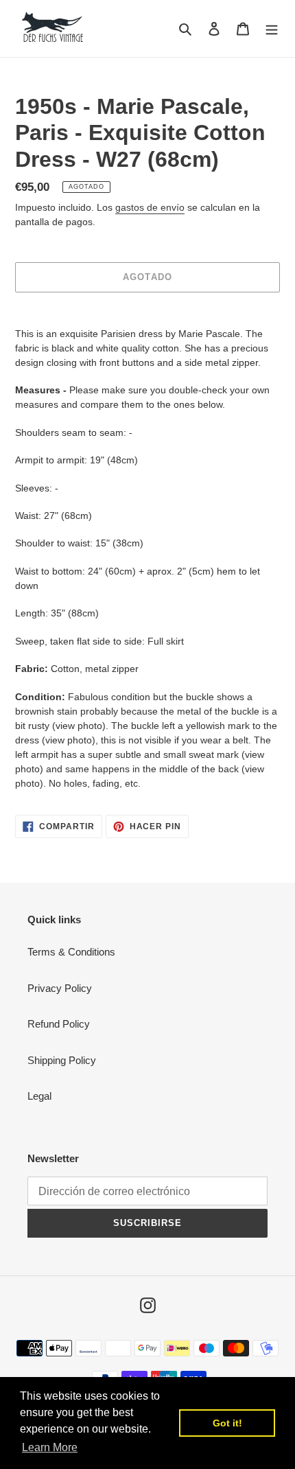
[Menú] (271, 28)
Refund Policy (58, 1024)
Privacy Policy (59, 988)
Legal (39, 1096)
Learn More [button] (50, 1447)
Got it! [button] (227, 1423)
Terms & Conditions (71, 952)
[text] (147, 559)
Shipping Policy (61, 1060)
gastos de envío (150, 207)
